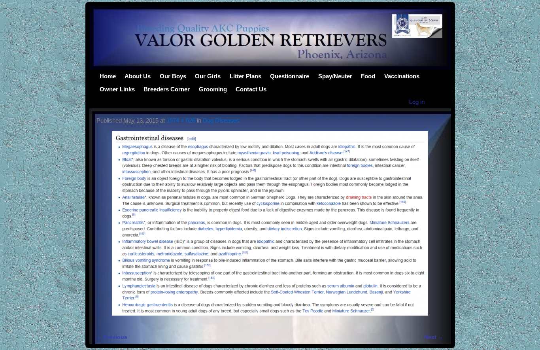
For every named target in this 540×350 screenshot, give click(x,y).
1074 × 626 (180, 120)
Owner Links (117, 89)
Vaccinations (401, 76)
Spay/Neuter (335, 76)
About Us (138, 76)
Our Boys (173, 76)
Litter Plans (245, 76)
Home (108, 76)
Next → (434, 337)
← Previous (111, 337)
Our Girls (208, 76)
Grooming (213, 89)
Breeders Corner (166, 89)
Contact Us (251, 89)
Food (368, 76)
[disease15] (270, 228)
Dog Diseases (221, 120)
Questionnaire (289, 76)
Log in (417, 101)
